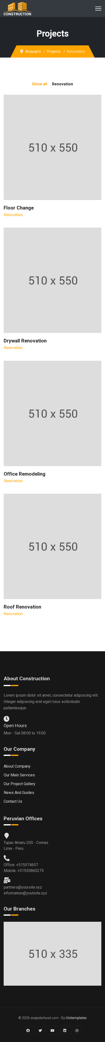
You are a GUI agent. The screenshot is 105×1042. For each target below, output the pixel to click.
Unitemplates (76, 1018)
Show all (39, 84)
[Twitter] (40, 1030)
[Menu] (98, 8)
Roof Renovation (22, 607)
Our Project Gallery (19, 784)
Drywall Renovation (25, 341)
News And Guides (19, 792)
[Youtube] (52, 1030)
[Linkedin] (64, 1030)
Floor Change (19, 208)
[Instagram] (77, 1030)
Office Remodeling (24, 474)
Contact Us (13, 801)
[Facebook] (28, 1030)
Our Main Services (19, 775)
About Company (17, 766)
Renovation (62, 84)
